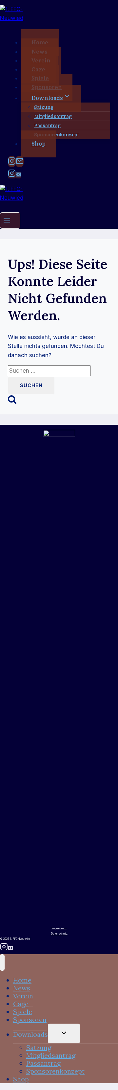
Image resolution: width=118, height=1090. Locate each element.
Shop (38, 144)
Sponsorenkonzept (56, 134)
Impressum (59, 928)
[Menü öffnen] (10, 220)
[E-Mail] (20, 161)
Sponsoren (30, 1019)
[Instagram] (12, 161)
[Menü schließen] (2, 962)
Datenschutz (59, 933)
